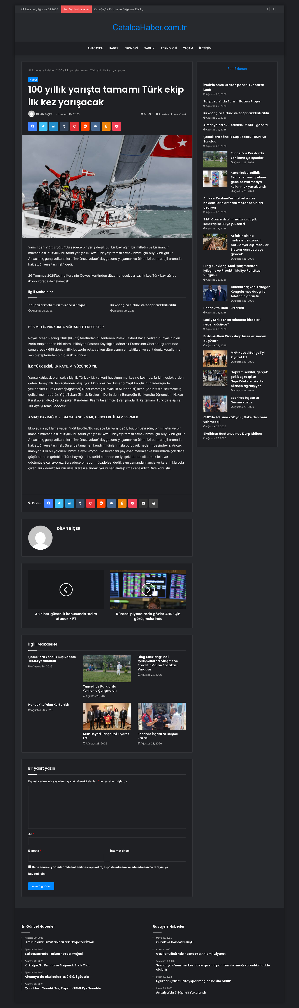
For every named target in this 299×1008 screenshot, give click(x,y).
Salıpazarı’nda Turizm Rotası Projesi (57, 305)
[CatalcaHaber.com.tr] (149, 27)
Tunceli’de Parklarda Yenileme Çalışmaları (100, 688)
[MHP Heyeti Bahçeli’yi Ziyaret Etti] (107, 716)
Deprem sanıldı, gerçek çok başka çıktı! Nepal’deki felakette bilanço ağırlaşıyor (249, 379)
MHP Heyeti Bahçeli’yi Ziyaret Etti (106, 736)
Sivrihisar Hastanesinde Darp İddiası (232, 433)
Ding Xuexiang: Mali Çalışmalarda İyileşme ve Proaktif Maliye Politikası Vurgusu (158, 663)
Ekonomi (131, 48)
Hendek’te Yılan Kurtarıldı (48, 704)
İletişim (205, 48)
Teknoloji (169, 48)
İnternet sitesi (120, 850)
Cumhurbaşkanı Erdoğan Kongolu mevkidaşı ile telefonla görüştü (250, 291)
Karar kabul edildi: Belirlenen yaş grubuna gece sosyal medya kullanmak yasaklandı (249, 180)
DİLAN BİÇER (44, 114)
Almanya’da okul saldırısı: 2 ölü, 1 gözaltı (235, 125)
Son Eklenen (237, 69)
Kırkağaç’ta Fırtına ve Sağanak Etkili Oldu (121, 9)
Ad (31, 834)
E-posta (34, 850)
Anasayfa (95, 48)
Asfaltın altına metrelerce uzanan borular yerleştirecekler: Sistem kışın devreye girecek (250, 245)
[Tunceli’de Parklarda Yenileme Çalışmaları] (107, 668)
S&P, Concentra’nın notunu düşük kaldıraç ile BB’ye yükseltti (230, 221)
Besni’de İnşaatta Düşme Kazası (158, 736)
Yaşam (188, 48)
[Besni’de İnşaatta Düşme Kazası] (162, 716)
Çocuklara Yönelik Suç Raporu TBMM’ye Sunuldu (52, 659)
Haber (113, 48)
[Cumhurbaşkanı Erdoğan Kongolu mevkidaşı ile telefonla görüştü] (215, 293)
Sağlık (149, 48)
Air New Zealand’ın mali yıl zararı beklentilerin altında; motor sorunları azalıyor (233, 203)
